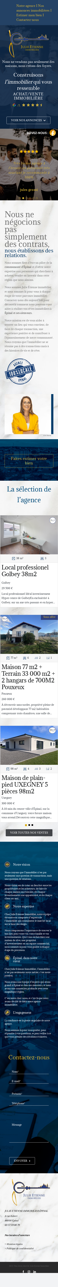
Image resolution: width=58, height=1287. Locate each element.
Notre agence (25, 6)
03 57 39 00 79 (12, 1257)
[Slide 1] (29, 858)
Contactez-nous (27, 20)
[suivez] (41, 130)
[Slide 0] (26, 858)
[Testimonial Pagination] (20, 231)
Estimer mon (29, 15)
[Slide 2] (32, 858)
